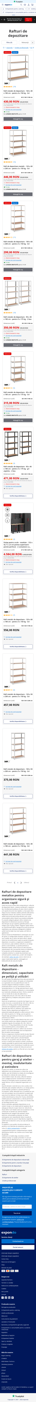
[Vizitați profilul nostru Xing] (12, 1298)
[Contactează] (25, 4)
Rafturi (4, 1174)
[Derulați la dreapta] (34, 19)
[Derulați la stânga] (1, 19)
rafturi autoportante (13, 1128)
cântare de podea (7, 1049)
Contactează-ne (18, 1241)
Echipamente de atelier (10, 1178)
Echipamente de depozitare (11, 1166)
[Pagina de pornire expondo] (3, 48)
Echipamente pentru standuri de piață (15, 1163)
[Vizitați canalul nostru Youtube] (2, 1298)
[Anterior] (14, 882)
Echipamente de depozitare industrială (15, 1160)
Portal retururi (18, 1247)
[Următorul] (21, 882)
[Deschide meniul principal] (2, 5)
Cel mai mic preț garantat (13, 109)
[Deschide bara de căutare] (21, 5)
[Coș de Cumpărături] (32, 5)
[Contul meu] (28, 5)
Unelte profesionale (9, 1181)
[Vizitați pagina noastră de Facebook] (6, 1298)
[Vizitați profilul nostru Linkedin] (9, 1298)
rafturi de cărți (14, 957)
